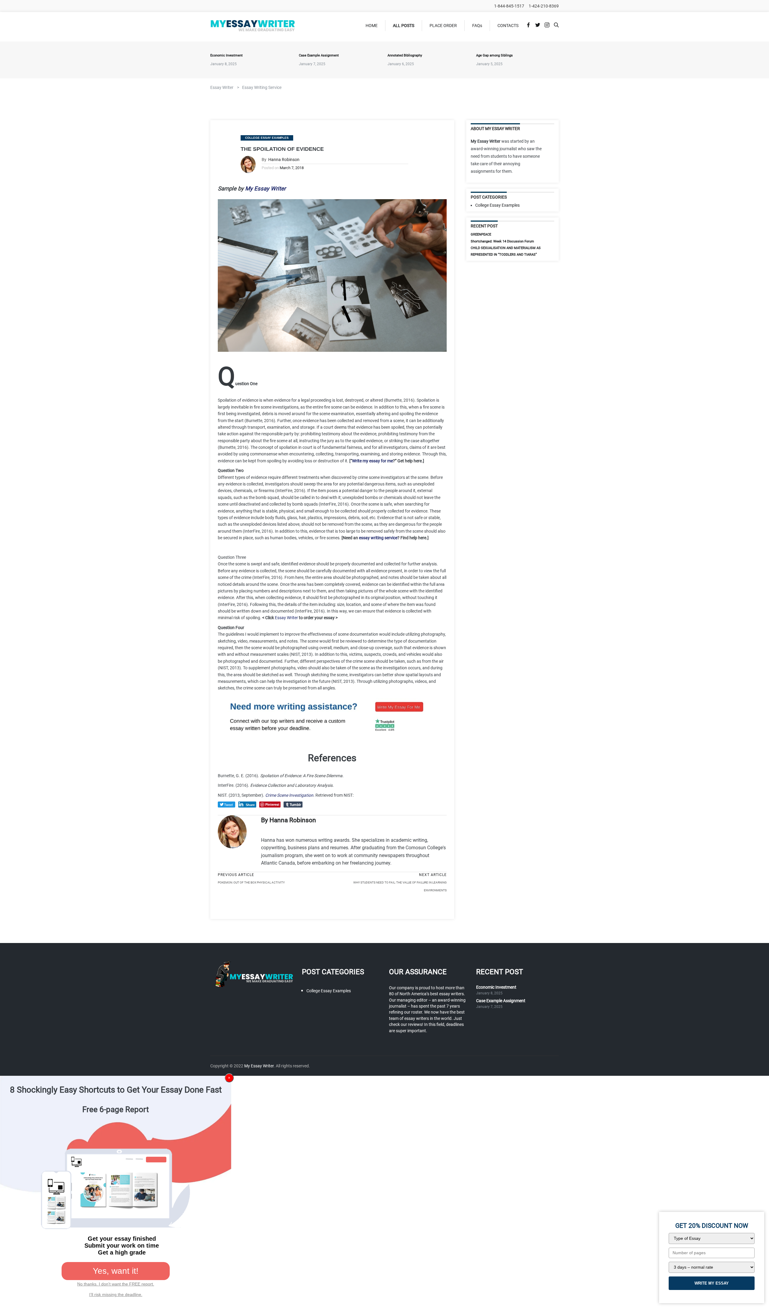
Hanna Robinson (283, 159)
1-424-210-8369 (544, 6)
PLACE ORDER (443, 25)
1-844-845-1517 (509, 6)
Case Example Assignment (319, 55)
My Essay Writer (259, 1065)
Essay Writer (286, 617)
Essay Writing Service (261, 87)
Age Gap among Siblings (494, 55)
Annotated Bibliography (405, 55)
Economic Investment (226, 55)
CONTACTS (507, 25)
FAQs (477, 25)
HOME (372, 25)
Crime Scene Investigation (289, 795)
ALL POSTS (403, 25)
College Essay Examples (267, 137)
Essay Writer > (224, 87)
